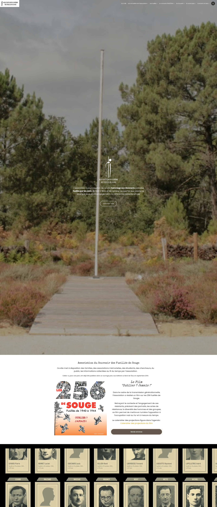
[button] (136, 432)
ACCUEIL (123, 3)
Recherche (213, 3)
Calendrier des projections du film (136, 423)
